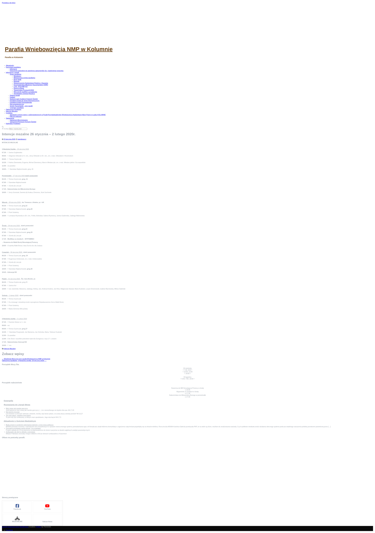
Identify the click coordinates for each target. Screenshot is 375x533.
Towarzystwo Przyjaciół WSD (24, 90)
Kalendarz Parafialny (13, 123)
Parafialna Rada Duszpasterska (21, 102)
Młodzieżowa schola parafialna (24, 78)
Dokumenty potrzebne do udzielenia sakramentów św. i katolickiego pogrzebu (36, 71)
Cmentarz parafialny (17, 108)
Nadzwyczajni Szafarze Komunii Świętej (24, 99)
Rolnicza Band (19, 88)
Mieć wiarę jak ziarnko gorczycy (17, 408)
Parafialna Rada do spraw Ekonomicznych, (25, 101)
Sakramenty (10, 118)
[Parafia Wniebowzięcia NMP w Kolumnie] (39, 41)
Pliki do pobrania (15, 116)
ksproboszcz (22, 139)
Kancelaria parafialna (13, 67)
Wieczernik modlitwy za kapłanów (25, 92)
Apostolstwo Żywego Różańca (24, 93)
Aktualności (10, 65)
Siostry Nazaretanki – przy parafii (21, 106)
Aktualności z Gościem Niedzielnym (20, 421)
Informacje (13, 69)
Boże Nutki (17, 79)
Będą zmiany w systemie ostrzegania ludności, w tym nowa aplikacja (29, 425)
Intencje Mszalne (12, 111)
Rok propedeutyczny (17, 104)
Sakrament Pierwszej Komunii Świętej (23, 122)
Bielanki (16, 81)
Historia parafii (15, 95)
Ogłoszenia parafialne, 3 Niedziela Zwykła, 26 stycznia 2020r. (24, 360)
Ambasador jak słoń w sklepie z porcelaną (20, 432)
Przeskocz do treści (8, 3)
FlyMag (38, 527)
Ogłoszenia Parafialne (13, 109)
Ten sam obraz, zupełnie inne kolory (18, 415)
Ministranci (17, 76)
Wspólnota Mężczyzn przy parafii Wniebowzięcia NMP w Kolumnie (26, 359)
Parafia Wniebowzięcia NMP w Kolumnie (59, 49)
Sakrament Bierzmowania (19, 120)
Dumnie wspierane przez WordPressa (15, 527)
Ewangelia (8, 401)
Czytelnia (9, 113)
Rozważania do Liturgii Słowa (17, 405)
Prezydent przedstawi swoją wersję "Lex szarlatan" (23, 428)
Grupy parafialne (15, 74)
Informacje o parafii (12, 72)
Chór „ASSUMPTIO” (21, 86)
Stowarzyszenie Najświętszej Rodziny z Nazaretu (31, 83)
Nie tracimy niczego (13, 412)
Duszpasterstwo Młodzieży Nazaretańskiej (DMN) (31, 85)
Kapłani (12, 97)
